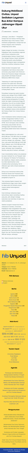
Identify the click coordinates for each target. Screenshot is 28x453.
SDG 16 (11, 339)
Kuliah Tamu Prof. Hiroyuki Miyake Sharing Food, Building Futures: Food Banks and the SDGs (14, 442)
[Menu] (25, 2)
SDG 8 (23, 334)
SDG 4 (7, 333)
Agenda (12, 294)
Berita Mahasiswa (13, 302)
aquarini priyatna (8, 326)
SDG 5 (17, 334)
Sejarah (6, 341)
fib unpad (7, 329)
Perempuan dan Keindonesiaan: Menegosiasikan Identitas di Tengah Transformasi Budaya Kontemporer (14, 375)
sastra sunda (18, 331)
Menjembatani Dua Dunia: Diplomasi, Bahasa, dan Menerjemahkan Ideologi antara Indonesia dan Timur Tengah (14, 382)
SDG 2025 (13, 311)
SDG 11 (14, 336)
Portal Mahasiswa (14, 362)
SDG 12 (21, 336)
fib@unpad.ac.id (10, 271)
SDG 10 (7, 336)
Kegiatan (12, 304)
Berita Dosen (12, 300)
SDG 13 (5, 339)
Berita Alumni (13, 298)
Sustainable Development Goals (16, 341)
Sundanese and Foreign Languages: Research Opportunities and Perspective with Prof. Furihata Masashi (14, 390)
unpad (19, 343)
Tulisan (13, 315)
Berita (12, 296)
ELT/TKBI (14, 358)
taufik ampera (11, 343)
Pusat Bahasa (14, 356)
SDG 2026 (13, 313)
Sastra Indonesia (9, 331)
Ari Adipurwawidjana (19, 326)
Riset (12, 309)
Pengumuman (12, 307)
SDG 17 (20, 339)
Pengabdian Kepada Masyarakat (13, 305)
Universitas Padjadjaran (14, 354)
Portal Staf (14, 360)
